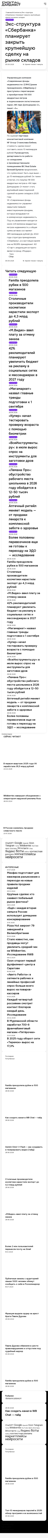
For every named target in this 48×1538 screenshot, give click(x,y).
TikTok (17, 846)
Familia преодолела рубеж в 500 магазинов (23, 284)
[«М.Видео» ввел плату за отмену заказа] (22, 1212)
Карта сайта (6, 1527)
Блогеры (13, 848)
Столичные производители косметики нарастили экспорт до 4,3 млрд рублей (22, 1182)
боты (20, 851)
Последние (9, 1056)
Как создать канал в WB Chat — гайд (23, 1117)
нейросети (14, 857)
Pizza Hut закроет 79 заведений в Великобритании (20, 929)
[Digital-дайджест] (11, 4)
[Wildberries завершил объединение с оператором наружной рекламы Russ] (20, 793)
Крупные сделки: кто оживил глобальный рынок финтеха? (20, 898)
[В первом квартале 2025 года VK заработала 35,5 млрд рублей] (20, 761)
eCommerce (16, 12)
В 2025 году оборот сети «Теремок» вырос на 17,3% (23, 1042)
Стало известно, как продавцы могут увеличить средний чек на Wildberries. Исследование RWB (22, 947)
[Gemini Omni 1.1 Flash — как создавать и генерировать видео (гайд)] (22, 1144)
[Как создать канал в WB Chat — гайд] (22, 1115)
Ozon (31, 843)
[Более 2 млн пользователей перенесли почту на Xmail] (22, 1244)
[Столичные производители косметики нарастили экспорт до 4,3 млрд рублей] (22, 1177)
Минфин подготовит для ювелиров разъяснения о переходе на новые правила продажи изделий (23, 880)
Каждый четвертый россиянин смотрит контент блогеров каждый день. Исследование (20, 1007)
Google (18, 842)
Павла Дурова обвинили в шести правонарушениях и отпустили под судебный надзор (23, 1349)
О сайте (5, 1532)
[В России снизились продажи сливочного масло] (20, 825)
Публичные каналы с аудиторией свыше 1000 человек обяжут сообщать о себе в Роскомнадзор (22, 1281)
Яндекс (10, 851)
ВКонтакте (22, 848)
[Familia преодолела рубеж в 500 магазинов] (22, 1083)
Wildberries (25, 845)
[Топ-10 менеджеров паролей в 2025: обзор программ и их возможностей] (22, 1508)
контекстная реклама (21, 1433)
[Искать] (41, 4)
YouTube (35, 846)
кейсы (26, 852)
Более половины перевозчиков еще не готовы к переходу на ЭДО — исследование (23, 546)
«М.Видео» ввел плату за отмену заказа (21, 334)
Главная (8, 12)
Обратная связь (8, 1529)
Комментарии (7, 734)
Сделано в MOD (8, 1524)
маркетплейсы (25, 854)
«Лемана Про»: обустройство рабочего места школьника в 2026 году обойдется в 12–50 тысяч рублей (23, 483)
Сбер (26, 88)
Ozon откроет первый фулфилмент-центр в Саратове (21, 964)
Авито (7, 848)
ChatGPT (9, 843)
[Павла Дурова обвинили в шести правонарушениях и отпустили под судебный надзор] (22, 1343)
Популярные (10, 1059)
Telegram (9, 845)
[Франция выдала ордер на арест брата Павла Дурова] (22, 1311)
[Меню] (45, 4)
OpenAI (25, 843)
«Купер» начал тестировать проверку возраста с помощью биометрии (24, 425)
